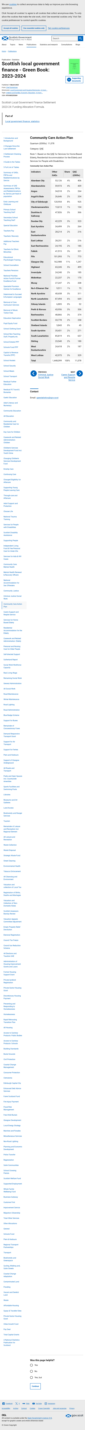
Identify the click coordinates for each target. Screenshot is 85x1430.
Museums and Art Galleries (10, 801)
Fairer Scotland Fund (12, 1096)
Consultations (66, 45)
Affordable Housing (11, 1305)
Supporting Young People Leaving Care (11, 489)
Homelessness (9, 1014)
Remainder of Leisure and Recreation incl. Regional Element (12, 829)
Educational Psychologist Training (12, 258)
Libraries (7, 795)
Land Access (9, 808)
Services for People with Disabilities (11, 526)
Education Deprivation (12, 318)
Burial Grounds (9, 1054)
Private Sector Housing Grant (12, 989)
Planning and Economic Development (13, 1148)
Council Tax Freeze (11, 940)
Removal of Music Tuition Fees (11, 311)
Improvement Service (12, 1208)
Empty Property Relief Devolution (12, 928)
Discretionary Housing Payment (12, 997)
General (7, 1229)
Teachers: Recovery (11, 236)
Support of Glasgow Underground (11, 761)
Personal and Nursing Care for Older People (12, 647)
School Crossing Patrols (10, 1171)
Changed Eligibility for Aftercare (12, 481)
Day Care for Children (12, 432)
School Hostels (9, 360)
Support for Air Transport (9, 743)
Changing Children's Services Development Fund (12, 461)
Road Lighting (9, 705)
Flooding (7, 1287)
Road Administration (12, 710)
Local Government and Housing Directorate (25, 90)
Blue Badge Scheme (11, 715)
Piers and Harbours (11, 755)
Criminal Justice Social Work (12, 597)
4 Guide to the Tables (12, 162)
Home (4, 51)
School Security (10, 366)
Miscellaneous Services (13, 1136)
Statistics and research (49, 45)
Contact (24, 1408)
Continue (35, 1386)
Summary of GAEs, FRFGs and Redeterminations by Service (12, 177)
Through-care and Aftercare (10, 496)
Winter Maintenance (11, 699)
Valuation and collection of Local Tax (12, 886)
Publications (31, 45)
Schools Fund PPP (11, 347)
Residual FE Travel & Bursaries (11, 391)
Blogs (78, 45)
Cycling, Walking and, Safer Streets (12, 1267)
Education (31, 93)
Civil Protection (9, 1059)
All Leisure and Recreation (9, 838)
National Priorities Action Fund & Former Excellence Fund (12, 278)
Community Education (12, 411)
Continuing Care (10, 474)
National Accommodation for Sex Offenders (11, 583)
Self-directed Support (12, 654)
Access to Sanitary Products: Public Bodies (13, 1034)
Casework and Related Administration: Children (12, 440)
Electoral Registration (12, 935)
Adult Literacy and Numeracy (11, 404)
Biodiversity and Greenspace (10, 1259)
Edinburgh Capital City (12, 1083)
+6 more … (39, 93)
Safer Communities (11, 1165)
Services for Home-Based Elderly (11, 621)
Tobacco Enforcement (12, 871)
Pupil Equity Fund (10, 323)
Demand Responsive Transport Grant (12, 735)
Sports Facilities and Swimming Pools (11, 788)
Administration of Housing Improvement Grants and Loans (12, 964)
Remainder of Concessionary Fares (12, 727)
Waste (6, 1300)
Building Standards (11, 1049)
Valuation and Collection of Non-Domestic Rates (10, 903)
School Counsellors (11, 265)
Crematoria (8, 1078)
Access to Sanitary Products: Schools (11, 1042)
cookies (13, 4)
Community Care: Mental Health (10, 565)
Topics (12, 45)
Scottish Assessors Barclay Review (11, 912)
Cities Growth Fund (11, 1324)
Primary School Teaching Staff (9, 211)
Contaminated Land (11, 1282)
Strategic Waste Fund (12, 855)
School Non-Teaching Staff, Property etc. (12, 335)
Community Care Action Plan (13, 605)
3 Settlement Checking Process (12, 155)
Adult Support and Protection (11, 504)
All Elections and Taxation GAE (10, 954)
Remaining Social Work (13, 678)
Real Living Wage (10, 673)
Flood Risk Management (9, 1108)
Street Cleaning (9, 861)
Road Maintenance (11, 694)
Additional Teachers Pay (11, 242)
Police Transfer (9, 1155)
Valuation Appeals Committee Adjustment (12, 920)
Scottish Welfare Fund (12, 1178)
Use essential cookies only (33, 28)
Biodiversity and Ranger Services (13, 814)
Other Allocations (10, 1223)
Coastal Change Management (10, 1066)
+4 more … (43, 90)
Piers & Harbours (10, 1239)
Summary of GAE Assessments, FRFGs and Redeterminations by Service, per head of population (12, 191)
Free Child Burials (10, 1115)
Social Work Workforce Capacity (12, 666)
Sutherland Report (11, 660)
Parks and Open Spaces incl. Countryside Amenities (13, 778)
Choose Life (8, 511)
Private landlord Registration (10, 981)
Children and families (13, 93)
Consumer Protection (12, 1073)
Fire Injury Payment (11, 1102)
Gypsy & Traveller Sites (12, 1311)
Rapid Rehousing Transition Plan (10, 1021)
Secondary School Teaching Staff (11, 219)
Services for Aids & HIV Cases (12, 557)
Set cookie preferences (59, 28)
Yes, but (38, 1377)
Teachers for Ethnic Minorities (11, 250)
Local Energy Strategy (12, 1125)
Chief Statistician (12, 87)
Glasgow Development (12, 1120)
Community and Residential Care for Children (11, 424)
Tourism (7, 821)
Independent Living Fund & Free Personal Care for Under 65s (12, 548)
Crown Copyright (44, 1408)
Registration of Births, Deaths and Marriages (12, 894)
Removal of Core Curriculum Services (11, 303)
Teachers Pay (9, 231)
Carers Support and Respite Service (11, 613)
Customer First (9, 1202)
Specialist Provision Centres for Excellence (12, 287)
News (21, 45)
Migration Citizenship (12, 1213)
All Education (9, 416)
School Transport (10, 376)
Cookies (32, 1408)
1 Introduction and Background (11, 139)
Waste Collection (10, 845)
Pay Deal (7, 1329)
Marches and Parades (12, 1131)
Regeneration (9, 1160)
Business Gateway (11, 1197)
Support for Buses (11, 720)
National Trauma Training (10, 518)
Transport (7, 1253)
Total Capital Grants (11, 1335)
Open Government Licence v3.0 (40, 1418)
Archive (15, 1408)
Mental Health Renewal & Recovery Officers (13, 573)
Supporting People (11, 540)
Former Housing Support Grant (10, 973)
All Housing (8, 1028)
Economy (24, 93)
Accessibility (6, 1408)
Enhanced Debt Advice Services (12, 1089)
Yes (36, 1365)
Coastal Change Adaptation (10, 1275)
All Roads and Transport (9, 769)
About (4, 45)
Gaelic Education (10, 398)
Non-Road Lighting (11, 1141)
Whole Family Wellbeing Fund (10, 1190)
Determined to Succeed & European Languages (13, 295)
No (36, 1371)
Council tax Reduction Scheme (12, 946)
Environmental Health (12, 866)
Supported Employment (13, 1184)
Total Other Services (11, 1218)
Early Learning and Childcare (11, 203)
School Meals (9, 371)
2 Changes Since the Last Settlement (11, 147)
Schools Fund (9, 1234)
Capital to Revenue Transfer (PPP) (11, 354)
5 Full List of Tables (11, 167)
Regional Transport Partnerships (11, 1246)
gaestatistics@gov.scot (47, 397)
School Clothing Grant (12, 329)
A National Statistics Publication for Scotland (11, 1342)
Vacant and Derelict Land (11, 1293)
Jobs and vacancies (59, 1408)
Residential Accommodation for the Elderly (13, 630)
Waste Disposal (10, 850)
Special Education (11, 225)
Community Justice (11, 591)
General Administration (12, 683)
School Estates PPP (11, 342)
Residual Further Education (10, 383)
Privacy (71, 1408)
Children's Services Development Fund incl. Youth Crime (13, 450)
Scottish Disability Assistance (11, 534)
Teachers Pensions (11, 270)
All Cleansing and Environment (10, 878)
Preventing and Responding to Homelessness (9, 1006)
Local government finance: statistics (22, 121)
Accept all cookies (11, 28)
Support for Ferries (11, 750)
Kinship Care (8, 469)
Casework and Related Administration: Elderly (12, 639)
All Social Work (9, 689)
